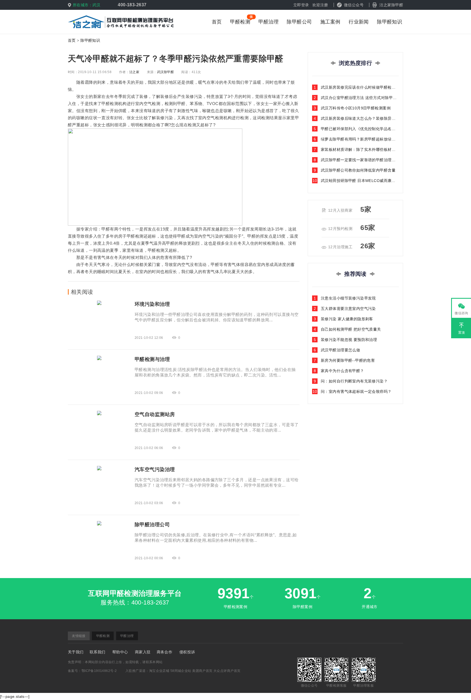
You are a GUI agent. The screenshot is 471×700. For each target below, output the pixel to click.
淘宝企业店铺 (159, 671)
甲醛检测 (240, 22)
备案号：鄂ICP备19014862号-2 (92, 671)
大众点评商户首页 (226, 671)
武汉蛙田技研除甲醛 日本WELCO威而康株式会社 (356, 180)
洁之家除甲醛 (391, 5)
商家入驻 (143, 652)
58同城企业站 (180, 671)
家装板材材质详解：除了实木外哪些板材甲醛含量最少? (356, 149)
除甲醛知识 (389, 22)
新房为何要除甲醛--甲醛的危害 (344, 360)
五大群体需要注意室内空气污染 (345, 308)
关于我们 (76, 652)
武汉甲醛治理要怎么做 (337, 350)
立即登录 (301, 5)
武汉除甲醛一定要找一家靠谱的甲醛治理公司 (356, 160)
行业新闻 (359, 22)
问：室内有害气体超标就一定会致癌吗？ (352, 391)
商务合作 (165, 652)
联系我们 (97, 652)
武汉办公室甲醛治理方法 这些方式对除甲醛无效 (356, 97)
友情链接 (79, 636)
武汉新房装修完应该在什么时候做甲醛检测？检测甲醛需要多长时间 (356, 87)
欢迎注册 (320, 5)
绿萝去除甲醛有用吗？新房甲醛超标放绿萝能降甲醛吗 (356, 139)
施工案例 (330, 22)
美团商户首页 (202, 671)
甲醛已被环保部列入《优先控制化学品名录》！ (356, 129)
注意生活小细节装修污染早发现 (345, 298)
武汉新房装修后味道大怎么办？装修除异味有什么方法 (356, 118)
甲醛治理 (268, 22)
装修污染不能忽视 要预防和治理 (345, 339)
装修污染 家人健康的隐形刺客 (343, 319)
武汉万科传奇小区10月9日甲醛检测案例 (352, 108)
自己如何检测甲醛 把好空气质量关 (347, 329)
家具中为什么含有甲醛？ (339, 371)
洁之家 (134, 72)
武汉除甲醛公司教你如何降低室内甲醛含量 (354, 170)
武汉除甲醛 (165, 72)
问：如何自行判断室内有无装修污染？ (351, 381)
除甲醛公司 (299, 22)
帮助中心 (120, 652)
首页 (217, 22)
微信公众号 (354, 5)
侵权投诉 (187, 652)
